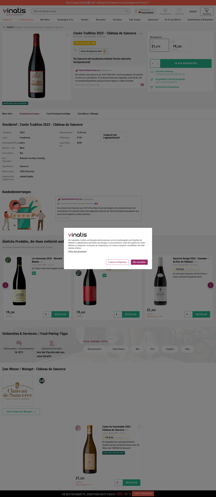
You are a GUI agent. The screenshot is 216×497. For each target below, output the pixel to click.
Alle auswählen (139, 262)
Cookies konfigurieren (117, 262)
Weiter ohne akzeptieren (77, 251)
